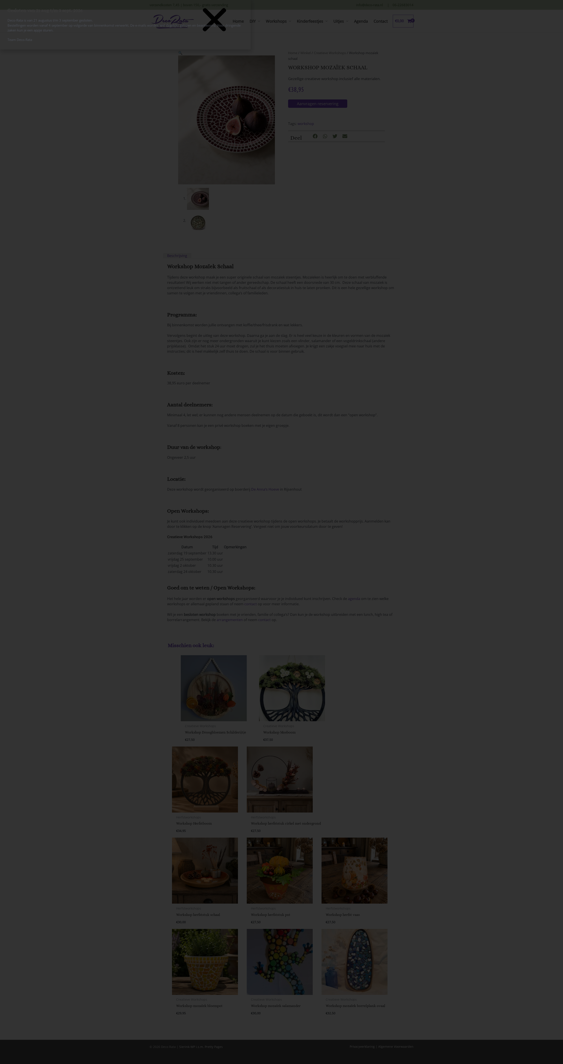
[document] (281, 532)
